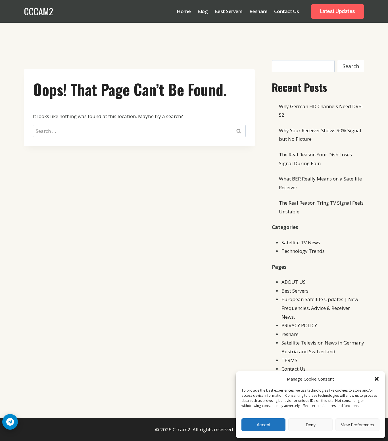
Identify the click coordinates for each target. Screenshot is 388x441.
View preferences (357, 424)
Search (351, 66)
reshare (290, 334)
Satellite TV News (300, 242)
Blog (202, 11)
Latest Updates (337, 11)
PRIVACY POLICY (299, 325)
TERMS (289, 360)
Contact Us (286, 11)
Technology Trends (303, 251)
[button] (376, 379)
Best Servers (228, 11)
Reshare (258, 11)
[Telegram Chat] (10, 422)
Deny (310, 424)
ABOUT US (293, 282)
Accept (263, 424)
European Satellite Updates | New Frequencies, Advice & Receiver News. (319, 308)
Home (184, 11)
